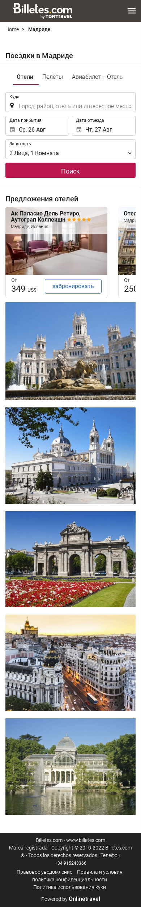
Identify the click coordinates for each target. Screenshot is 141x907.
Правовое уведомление (44, 872)
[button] (132, 11)
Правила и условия (100, 872)
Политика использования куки (69, 887)
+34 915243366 (70, 863)
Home (12, 29)
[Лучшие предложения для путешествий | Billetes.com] (43, 11)
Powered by (70, 899)
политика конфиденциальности (69, 879)
